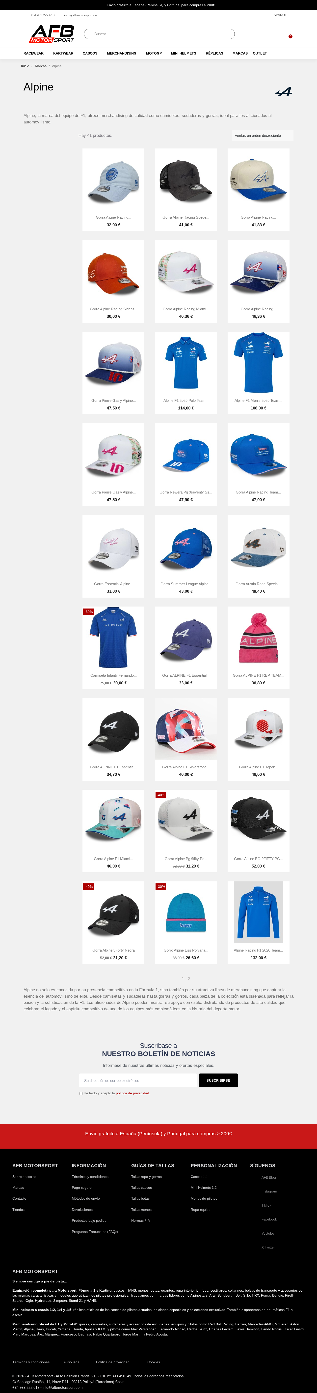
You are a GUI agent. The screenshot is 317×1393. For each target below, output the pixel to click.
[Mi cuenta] (275, 34)
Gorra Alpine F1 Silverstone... (186, 767)
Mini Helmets (183, 53)
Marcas (240, 53)
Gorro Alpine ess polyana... (186, 950)
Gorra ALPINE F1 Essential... (186, 675)
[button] (288, 34)
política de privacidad (132, 1093)
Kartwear (63, 53)
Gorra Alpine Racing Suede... (185, 217)
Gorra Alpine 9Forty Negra (113, 950)
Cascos (90, 53)
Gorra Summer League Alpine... (185, 584)
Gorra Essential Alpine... (113, 584)
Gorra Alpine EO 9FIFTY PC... (258, 859)
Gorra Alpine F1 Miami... (113, 859)
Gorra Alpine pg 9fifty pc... (186, 859)
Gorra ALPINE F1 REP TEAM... (258, 675)
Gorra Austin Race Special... (258, 584)
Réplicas (214, 53)
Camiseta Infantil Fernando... (113, 675)
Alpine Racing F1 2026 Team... (258, 950)
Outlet (260, 53)
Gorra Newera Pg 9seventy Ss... (185, 492)
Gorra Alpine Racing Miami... (186, 309)
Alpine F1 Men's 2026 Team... (258, 401)
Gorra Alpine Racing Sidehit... (113, 309)
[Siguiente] (291, 979)
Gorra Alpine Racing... (113, 217)
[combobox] (159, 34)
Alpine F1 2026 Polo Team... (186, 401)
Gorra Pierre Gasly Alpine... (113, 401)
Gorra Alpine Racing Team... (258, 492)
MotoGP (154, 53)
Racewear (34, 53)
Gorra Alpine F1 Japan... (258, 767)
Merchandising (121, 53)
